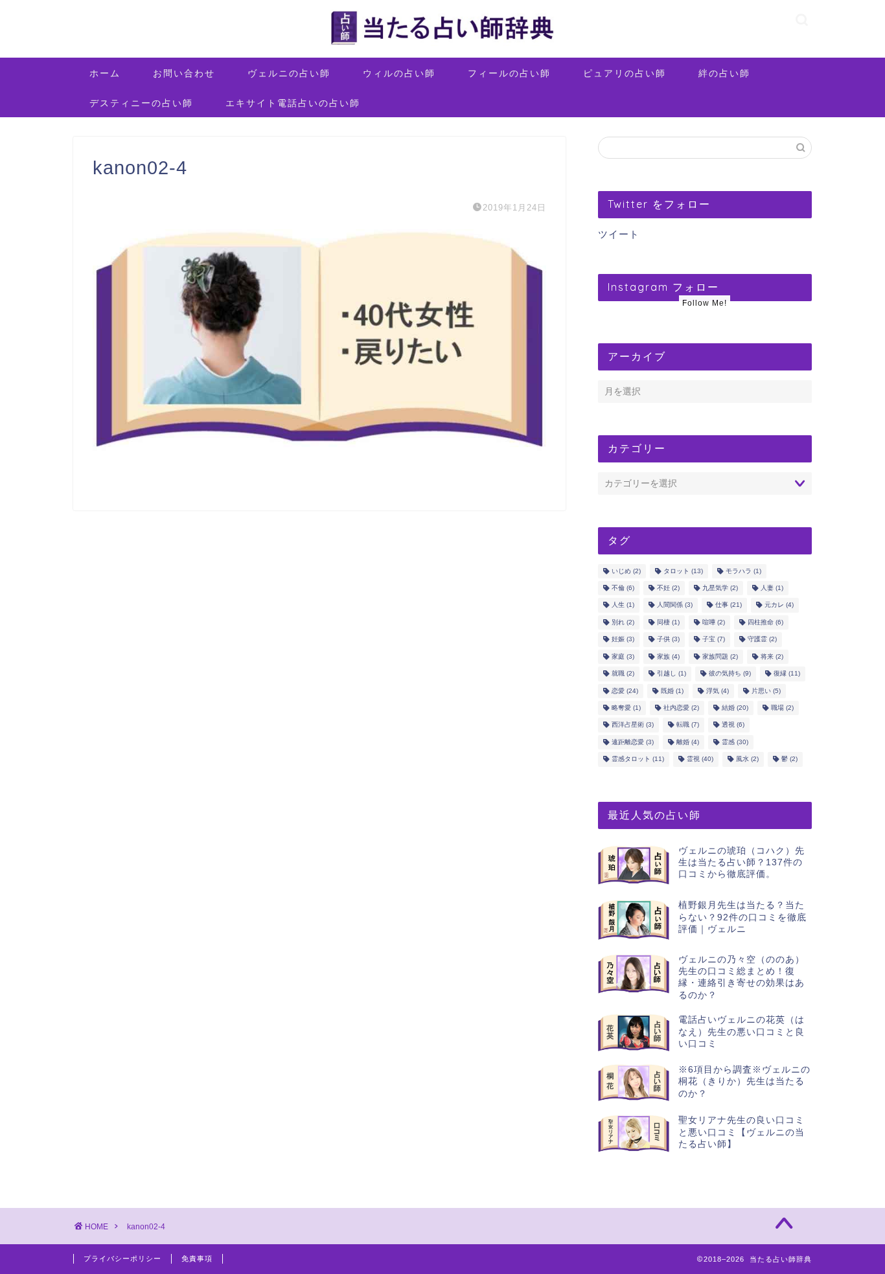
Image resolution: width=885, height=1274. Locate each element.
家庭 (623, 656)
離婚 (687, 741)
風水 (747, 759)
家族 (668, 656)
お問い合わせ (184, 73)
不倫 (623, 587)
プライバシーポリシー (122, 1258)
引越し (671, 673)
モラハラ (743, 570)
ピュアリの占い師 (624, 73)
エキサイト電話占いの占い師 (292, 103)
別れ (623, 622)
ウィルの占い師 (399, 73)
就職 (623, 673)
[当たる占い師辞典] (442, 45)
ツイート (618, 234)
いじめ (626, 570)
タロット (683, 570)
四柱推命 (765, 622)
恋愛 (625, 690)
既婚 (672, 690)
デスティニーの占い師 (141, 103)
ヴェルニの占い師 (288, 73)
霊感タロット (638, 759)
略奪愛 (626, 707)
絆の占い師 (724, 73)
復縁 (787, 673)
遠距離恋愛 (633, 741)
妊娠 (623, 639)
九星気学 (720, 587)
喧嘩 (713, 622)
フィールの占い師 (509, 73)
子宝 (713, 639)
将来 (772, 656)
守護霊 (762, 639)
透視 (733, 725)
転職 (687, 725)
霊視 (700, 759)
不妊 (668, 587)
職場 (782, 707)
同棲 (668, 622)
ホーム (105, 73)
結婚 (735, 707)
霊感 (735, 741)
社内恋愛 (681, 707)
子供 (668, 639)
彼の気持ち (730, 673)
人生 (623, 605)
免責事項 (197, 1258)
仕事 (728, 605)
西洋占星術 (633, 725)
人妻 (772, 587)
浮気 (717, 690)
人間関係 (675, 605)
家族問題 (720, 656)
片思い (766, 690)
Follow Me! (704, 303)
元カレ (779, 605)
